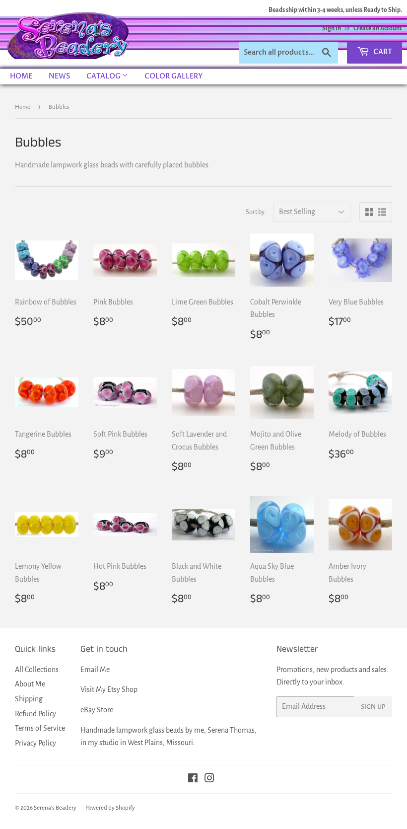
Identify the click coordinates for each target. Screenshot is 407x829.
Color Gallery (173, 76)
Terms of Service (40, 728)
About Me (30, 684)
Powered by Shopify (110, 808)
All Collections (37, 670)
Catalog (104, 76)
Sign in (331, 28)
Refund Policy (35, 714)
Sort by (255, 212)
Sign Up (373, 707)
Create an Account (377, 28)
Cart (382, 52)
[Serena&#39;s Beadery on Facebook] (193, 779)
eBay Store (96, 710)
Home (21, 76)
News (59, 76)
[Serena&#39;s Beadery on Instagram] (209, 779)
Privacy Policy (35, 743)
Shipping (29, 699)
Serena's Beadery (69, 34)
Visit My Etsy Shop (108, 689)
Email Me (95, 670)
